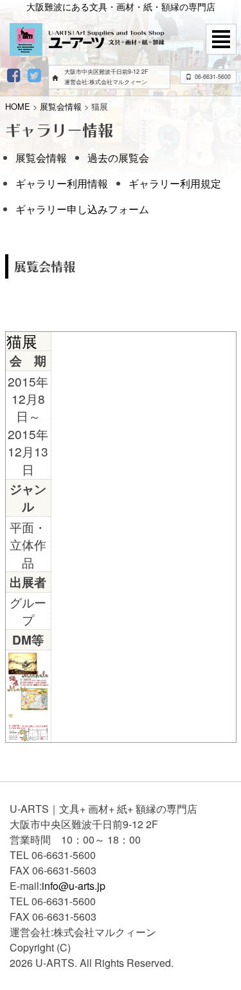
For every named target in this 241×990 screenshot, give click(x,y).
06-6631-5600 (213, 77)
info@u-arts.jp (73, 885)
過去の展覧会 (118, 157)
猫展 (21, 340)
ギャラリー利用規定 (175, 183)
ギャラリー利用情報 (61, 183)
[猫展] (27, 679)
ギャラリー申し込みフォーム (82, 209)
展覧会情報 (41, 157)
